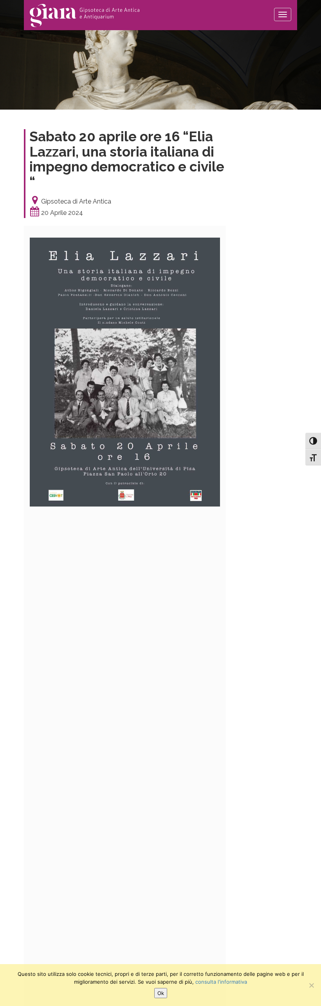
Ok (160, 993)
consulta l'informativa (221, 982)
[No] (311, 985)
